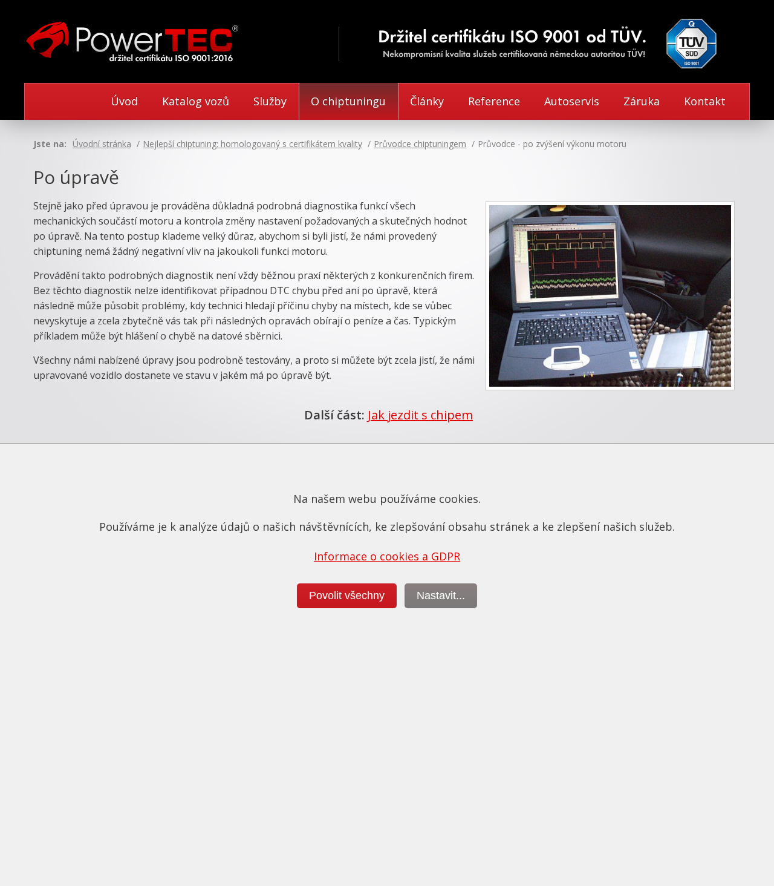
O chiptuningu (348, 101)
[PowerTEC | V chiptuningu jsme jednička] (135, 46)
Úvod (124, 101)
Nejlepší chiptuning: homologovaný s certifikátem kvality (252, 143)
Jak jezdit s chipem (420, 415)
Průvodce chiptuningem (420, 143)
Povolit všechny (347, 595)
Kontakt (705, 101)
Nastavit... (441, 595)
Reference (494, 101)
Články (427, 101)
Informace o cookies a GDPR (387, 556)
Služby (270, 101)
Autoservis (571, 101)
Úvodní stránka (102, 143)
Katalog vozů (195, 101)
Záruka (641, 101)
